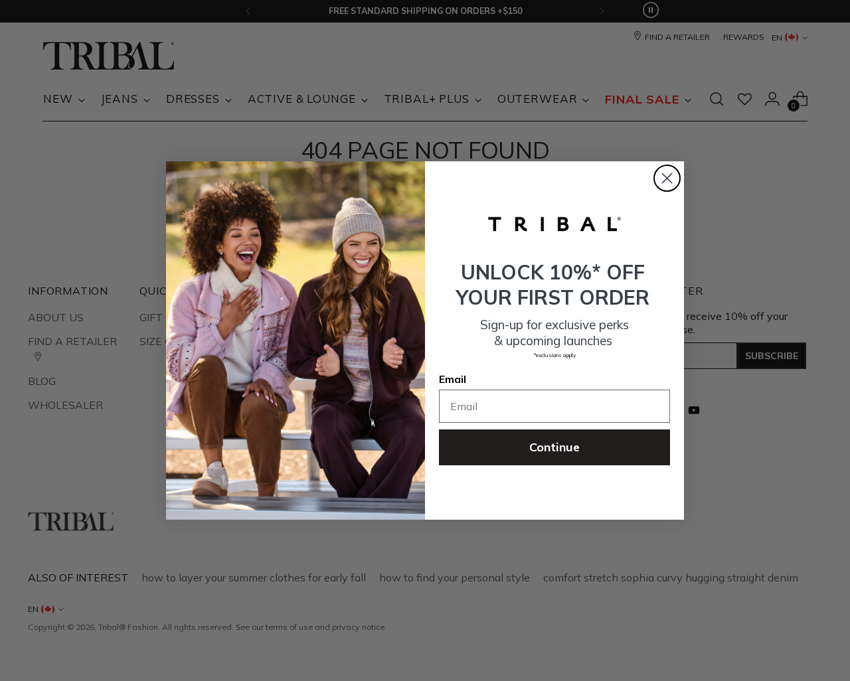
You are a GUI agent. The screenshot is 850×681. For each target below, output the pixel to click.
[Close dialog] (667, 178)
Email (452, 379)
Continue (554, 447)
